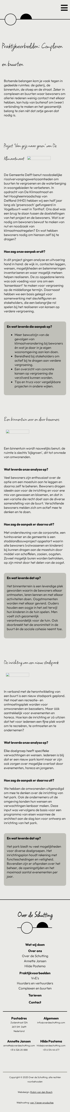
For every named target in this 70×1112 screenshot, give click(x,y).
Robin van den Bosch (41, 1092)
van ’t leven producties (41, 1102)
